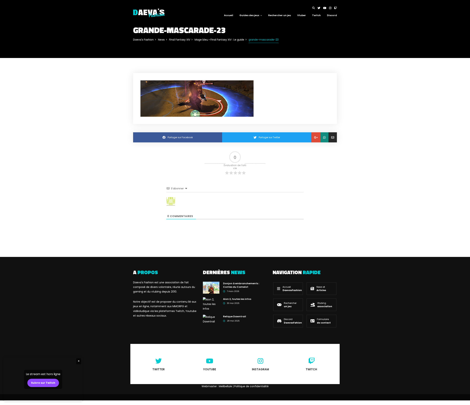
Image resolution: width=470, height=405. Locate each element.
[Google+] (315, 137)
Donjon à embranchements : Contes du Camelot (241, 285)
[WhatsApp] (324, 137)
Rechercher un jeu (279, 15)
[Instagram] (331, 8)
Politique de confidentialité (251, 386)
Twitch (316, 15)
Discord (332, 15)
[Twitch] (335, 8)
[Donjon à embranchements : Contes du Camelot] (211, 287)
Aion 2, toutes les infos (237, 299)
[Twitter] (320, 8)
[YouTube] (326, 8)
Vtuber (301, 15)
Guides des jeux (249, 15)
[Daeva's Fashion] (149, 12)
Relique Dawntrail (234, 316)
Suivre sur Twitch (43, 383)
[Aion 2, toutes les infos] (211, 304)
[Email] (332, 137)
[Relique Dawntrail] (211, 319)
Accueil (228, 15)
